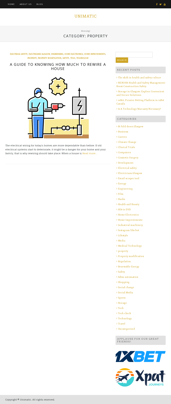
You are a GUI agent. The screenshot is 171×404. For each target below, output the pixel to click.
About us (26, 4)
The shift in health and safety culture (139, 77)
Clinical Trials (126, 147)
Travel (121, 323)
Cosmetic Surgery (128, 157)
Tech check (124, 313)
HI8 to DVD (124, 209)
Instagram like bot (128, 230)
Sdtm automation (128, 277)
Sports (122, 297)
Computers (124, 152)
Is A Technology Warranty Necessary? (139, 108)
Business (123, 131)
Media (121, 240)
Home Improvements (94, 54)
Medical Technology (130, 245)
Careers (122, 136)
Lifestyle (123, 235)
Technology (82, 58)
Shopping (124, 282)
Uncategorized (126, 328)
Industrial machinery (130, 225)
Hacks (121, 199)
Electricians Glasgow (39, 54)
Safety (65, 58)
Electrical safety (19, 54)
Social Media (125, 292)
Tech (72, 58)
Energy (122, 183)
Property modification (49, 58)
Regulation (124, 261)
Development (125, 162)
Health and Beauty (128, 204)
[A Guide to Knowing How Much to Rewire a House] (58, 106)
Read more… (89, 153)
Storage (122, 303)
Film (121, 194)
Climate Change (127, 142)
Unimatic (85, 16)
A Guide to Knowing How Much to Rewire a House (58, 66)
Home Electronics (73, 54)
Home (11, 4)
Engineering (57, 54)
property (32, 58)
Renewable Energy (128, 266)
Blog (40, 4)
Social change (126, 287)
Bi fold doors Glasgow (130, 126)
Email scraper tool (128, 178)
